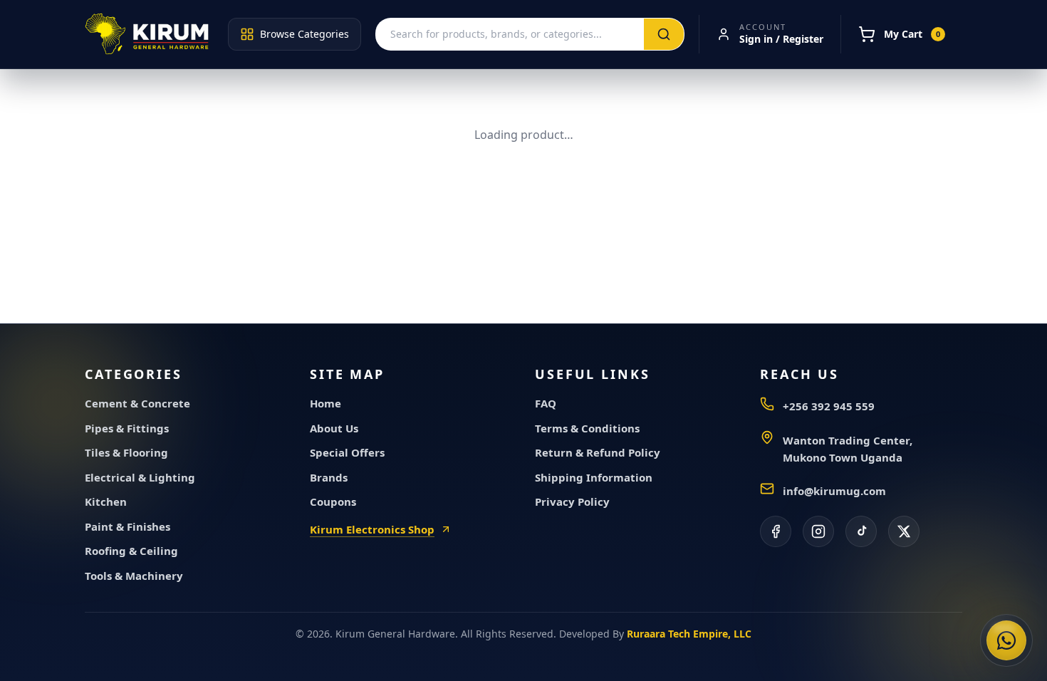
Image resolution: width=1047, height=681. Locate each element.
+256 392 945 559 (829, 406)
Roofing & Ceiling (131, 551)
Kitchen (106, 501)
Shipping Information (593, 477)
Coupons (333, 501)
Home (325, 403)
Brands (329, 477)
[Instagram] (818, 531)
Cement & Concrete (137, 403)
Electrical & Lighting (140, 477)
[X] (904, 531)
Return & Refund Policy (597, 452)
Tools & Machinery (134, 575)
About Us (334, 428)
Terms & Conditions (587, 428)
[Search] (664, 34)
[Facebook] (775, 531)
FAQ (545, 403)
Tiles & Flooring (126, 452)
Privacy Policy (572, 501)
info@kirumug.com (834, 491)
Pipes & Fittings (127, 428)
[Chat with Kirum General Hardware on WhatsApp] (1006, 640)
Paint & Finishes (127, 526)
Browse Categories (304, 34)
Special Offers (347, 452)
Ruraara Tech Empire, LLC (689, 633)
